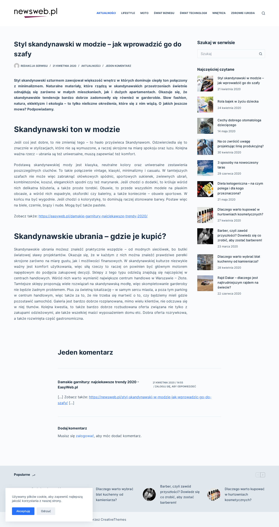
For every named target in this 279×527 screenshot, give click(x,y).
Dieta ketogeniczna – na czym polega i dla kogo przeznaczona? (240, 188)
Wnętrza (219, 13)
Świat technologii (193, 13)
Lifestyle (128, 13)
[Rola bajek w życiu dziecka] (205, 105)
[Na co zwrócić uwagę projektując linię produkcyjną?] (205, 147)
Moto (144, 13)
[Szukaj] (263, 13)
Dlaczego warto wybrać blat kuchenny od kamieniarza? (114, 494)
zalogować (85, 436)
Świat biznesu (164, 13)
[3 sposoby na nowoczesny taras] (205, 168)
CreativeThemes (113, 519)
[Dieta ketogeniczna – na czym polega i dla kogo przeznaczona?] (205, 189)
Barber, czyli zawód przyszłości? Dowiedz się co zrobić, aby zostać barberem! (240, 235)
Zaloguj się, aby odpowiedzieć (175, 386)
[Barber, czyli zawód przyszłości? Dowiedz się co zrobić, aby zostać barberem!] (205, 236)
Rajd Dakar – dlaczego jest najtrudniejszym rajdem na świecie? (238, 282)
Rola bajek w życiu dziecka (238, 101)
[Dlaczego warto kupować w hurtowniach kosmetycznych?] (205, 215)
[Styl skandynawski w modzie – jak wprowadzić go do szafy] (205, 84)
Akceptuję (23, 511)
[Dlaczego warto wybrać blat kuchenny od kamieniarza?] (205, 262)
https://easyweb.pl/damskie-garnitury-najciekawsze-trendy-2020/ (93, 216)
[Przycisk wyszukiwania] (260, 53)
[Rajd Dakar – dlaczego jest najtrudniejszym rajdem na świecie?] (205, 283)
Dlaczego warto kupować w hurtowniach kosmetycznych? (245, 494)
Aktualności (106, 13)
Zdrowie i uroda (243, 13)
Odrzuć (46, 511)
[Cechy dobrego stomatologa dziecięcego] (205, 126)
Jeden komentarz (118, 65)
